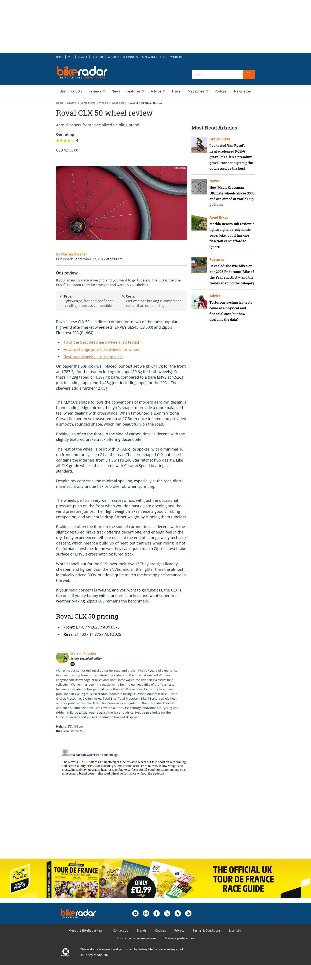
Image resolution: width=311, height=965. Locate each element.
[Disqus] (125, 800)
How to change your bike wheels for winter (101, 349)
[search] (249, 74)
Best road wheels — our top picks (93, 356)
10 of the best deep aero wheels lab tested (101, 342)
